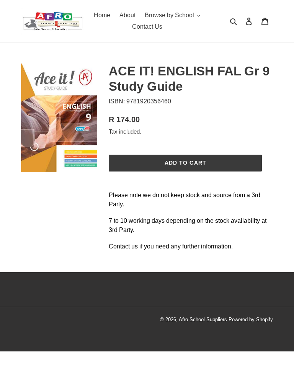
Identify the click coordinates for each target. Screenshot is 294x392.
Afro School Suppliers (203, 319)
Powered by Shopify (251, 319)
